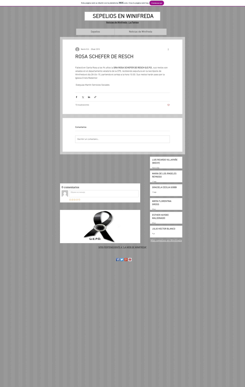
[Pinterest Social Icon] (130, 259)
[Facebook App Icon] (117, 259)
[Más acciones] (168, 49)
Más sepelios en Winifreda (166, 240)
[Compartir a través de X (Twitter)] (83, 97)
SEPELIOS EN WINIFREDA (123, 16)
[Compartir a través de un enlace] (95, 97)
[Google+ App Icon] (125, 259)
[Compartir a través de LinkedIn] (89, 97)
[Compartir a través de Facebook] (76, 97)
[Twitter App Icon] (121, 259)
